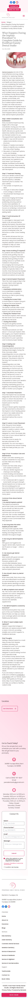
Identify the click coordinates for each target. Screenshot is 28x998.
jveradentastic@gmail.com (14, 782)
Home (3, 22)
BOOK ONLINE (14, 995)
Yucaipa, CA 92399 (8, 902)
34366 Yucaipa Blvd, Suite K (12, 900)
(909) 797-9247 (16, 778)
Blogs (9, 22)
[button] (11, 2)
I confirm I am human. (12, 867)
